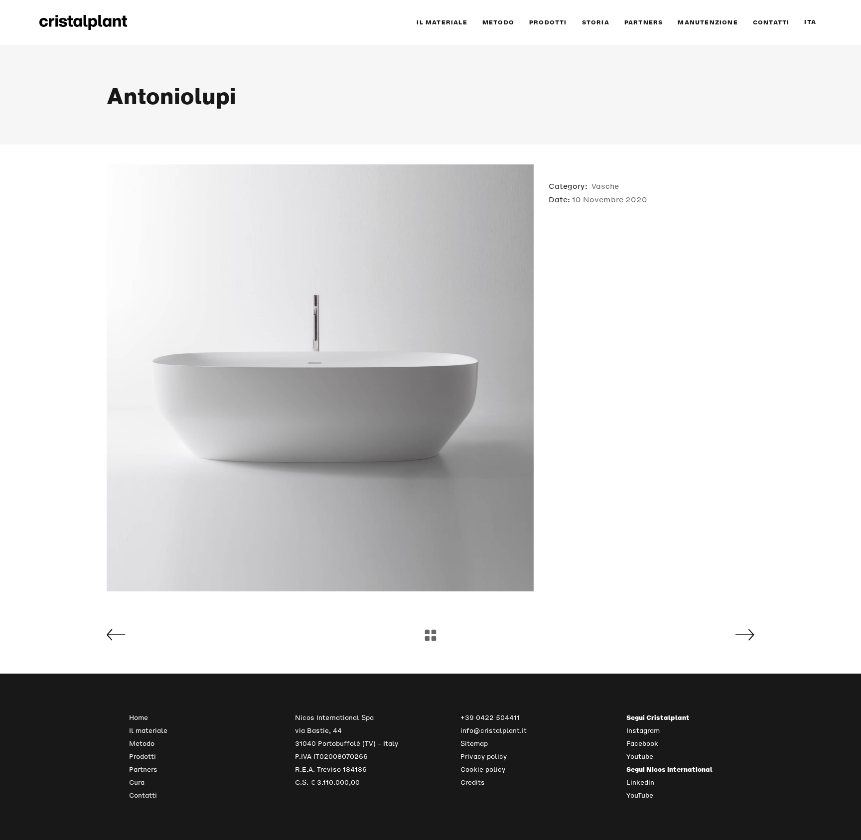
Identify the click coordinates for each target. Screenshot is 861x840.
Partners (143, 769)
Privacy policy (483, 756)
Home (138, 717)
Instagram (643, 730)
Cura (136, 782)
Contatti (143, 795)
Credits (472, 782)
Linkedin (640, 782)
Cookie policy (482, 769)
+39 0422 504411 (490, 717)
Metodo (141, 743)
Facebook (642, 743)
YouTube (639, 795)
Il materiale (148, 730)
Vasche (605, 186)
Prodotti (142, 756)
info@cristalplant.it (493, 730)
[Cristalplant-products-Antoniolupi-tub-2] (320, 377)
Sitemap (474, 743)
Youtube (639, 756)
